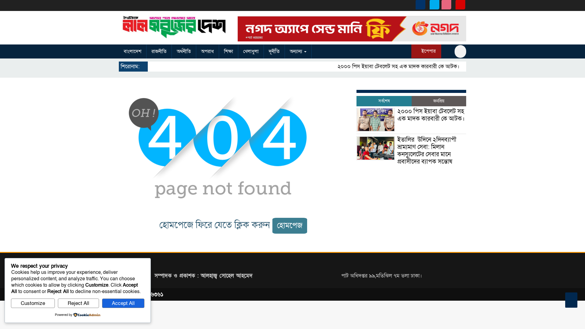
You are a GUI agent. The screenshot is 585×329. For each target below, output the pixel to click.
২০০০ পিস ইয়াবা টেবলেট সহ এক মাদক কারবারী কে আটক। (394, 66)
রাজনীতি (159, 51)
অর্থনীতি (184, 51)
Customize (33, 303)
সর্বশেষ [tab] (384, 101)
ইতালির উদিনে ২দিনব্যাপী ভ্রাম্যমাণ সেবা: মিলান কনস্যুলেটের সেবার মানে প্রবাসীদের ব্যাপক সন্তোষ (426, 151)
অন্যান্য (296, 51)
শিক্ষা (228, 51)
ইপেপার (428, 51)
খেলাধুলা (251, 51)
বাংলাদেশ (132, 51)
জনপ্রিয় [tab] (438, 101)
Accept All (123, 303)
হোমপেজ (290, 226)
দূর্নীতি (274, 51)
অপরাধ (207, 51)
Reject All (78, 303)
